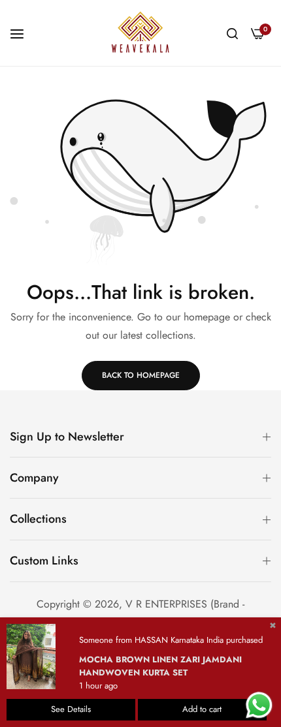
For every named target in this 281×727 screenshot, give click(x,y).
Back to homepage (141, 375)
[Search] (232, 32)
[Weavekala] (140, 33)
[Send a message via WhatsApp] (259, 705)
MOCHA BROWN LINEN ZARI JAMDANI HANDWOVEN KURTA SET (160, 666)
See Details (71, 709)
